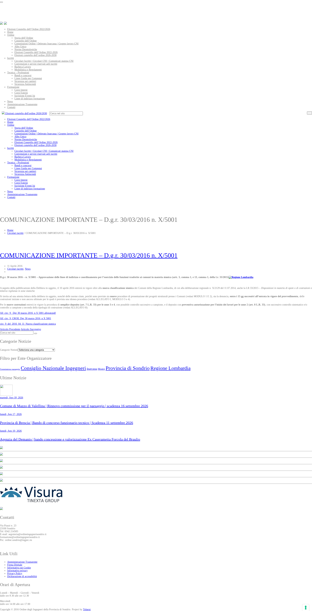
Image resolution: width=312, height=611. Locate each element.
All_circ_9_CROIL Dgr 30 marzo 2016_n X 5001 (25, 318)
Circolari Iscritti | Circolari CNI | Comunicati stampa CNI (43, 61)
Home (10, 32)
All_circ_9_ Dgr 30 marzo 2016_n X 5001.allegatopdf (28, 313)
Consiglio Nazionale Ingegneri (53, 368)
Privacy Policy (14, 573)
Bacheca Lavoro (22, 66)
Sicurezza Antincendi (25, 84)
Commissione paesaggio (10, 369)
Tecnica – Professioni (18, 72)
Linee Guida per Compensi (28, 78)
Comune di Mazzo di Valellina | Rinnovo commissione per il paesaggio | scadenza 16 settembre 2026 (74, 406)
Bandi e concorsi (22, 75)
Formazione (13, 87)
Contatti (11, 107)
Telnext (87, 609)
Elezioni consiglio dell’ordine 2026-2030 (35, 55)
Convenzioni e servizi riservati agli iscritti (35, 64)
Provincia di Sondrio (128, 368)
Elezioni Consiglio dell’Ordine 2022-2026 (36, 52)
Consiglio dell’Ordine (25, 40)
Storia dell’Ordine (23, 38)
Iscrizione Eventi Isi (24, 95)
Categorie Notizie (9, 350)
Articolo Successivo (31, 329)
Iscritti (10, 58)
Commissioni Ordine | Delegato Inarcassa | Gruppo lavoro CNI (46, 43)
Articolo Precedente (10, 329)
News (10, 101)
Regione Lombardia (170, 368)
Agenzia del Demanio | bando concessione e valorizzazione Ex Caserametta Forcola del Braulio (70, 439)
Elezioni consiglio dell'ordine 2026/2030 (26, 113)
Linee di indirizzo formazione (29, 98)
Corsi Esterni (21, 92)
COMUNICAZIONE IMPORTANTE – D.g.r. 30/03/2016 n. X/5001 (88, 255)
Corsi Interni (20, 90)
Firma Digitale (14, 564)
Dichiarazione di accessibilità (22, 576)
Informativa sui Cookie (19, 567)
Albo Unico (20, 46)
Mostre (101, 369)
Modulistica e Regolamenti (28, 69)
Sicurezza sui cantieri (25, 81)
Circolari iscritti (15, 233)
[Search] (309, 113)
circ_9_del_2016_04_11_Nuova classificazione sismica (28, 323)
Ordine (10, 35)
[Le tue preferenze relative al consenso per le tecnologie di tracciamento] (305, 607)
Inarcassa (92, 369)
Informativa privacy (17, 570)
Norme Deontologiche (25, 49)
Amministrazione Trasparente (22, 104)
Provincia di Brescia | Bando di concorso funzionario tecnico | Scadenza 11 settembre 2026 (66, 423)
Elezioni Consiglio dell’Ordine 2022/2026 (28, 29)
